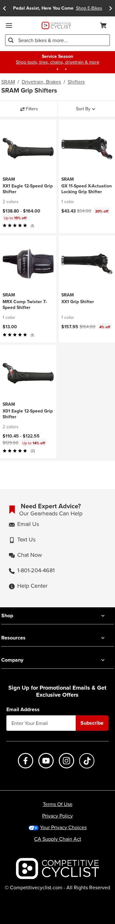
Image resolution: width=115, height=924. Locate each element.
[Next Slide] (110, 8)
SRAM (8, 81)
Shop (7, 615)
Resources (13, 637)
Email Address (23, 709)
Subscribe (91, 723)
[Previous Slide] (4, 8)
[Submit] (10, 40)
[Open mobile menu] (9, 25)
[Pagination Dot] (49, 69)
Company (12, 660)
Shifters (76, 81)
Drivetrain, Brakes (41, 81)
